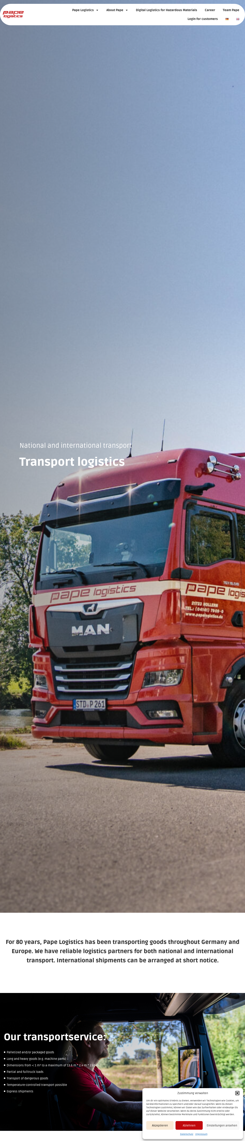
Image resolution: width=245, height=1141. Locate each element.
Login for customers (203, 19)
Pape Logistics (83, 10)
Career (210, 10)
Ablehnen (189, 1125)
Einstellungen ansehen (222, 1125)
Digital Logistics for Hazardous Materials (166, 10)
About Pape (114, 10)
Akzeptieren (160, 1125)
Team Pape (231, 10)
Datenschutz (186, 1134)
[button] (237, 1093)
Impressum (201, 1134)
